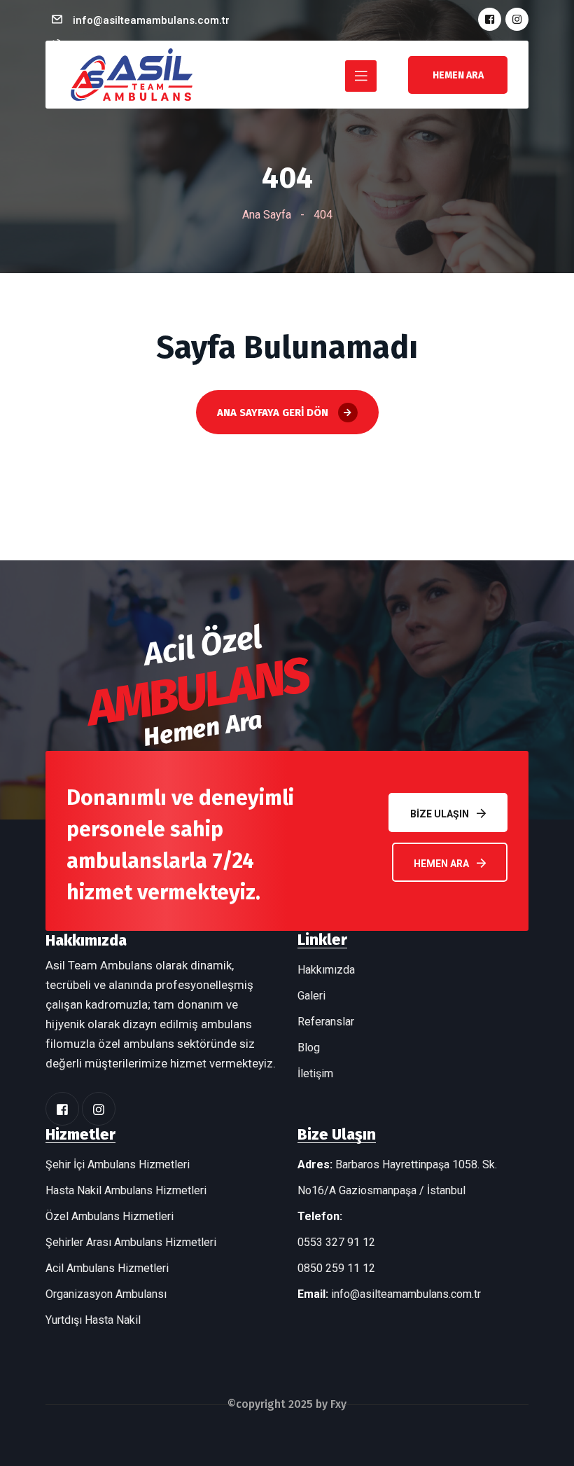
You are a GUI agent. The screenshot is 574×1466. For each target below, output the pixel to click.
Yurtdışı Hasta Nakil (93, 1320)
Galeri (312, 995)
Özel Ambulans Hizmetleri (110, 1216)
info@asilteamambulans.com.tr (151, 20)
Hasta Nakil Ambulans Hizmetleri (126, 1190)
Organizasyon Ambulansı (106, 1294)
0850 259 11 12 (336, 1268)
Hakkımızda (326, 969)
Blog (309, 1047)
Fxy (338, 1404)
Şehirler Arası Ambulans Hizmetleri (131, 1242)
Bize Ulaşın (439, 814)
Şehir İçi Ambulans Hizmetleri (118, 1164)
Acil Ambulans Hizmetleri (107, 1268)
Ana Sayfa (266, 214)
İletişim (315, 1073)
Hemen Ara (441, 863)
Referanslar (326, 1021)
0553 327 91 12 (336, 1242)
